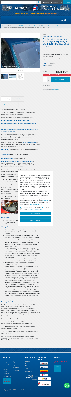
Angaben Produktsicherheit (10, 104)
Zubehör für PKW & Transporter (20, 25)
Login (14, 365)
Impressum (28, 371)
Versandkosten (55, 89)
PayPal (47, 207)
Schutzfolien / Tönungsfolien (35, 25)
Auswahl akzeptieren (35, 220)
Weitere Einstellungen (36, 209)
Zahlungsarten (7, 362)
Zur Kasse (16, 370)
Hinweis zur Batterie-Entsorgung (6, 371)
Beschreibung (6, 99)
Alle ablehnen (35, 217)
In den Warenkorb (60, 79)
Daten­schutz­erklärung (36, 204)
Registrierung (16, 362)
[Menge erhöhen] (48, 78)
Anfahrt (57, 371)
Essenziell (25, 207)
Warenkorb (16, 367)
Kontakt (27, 361)
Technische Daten (17, 99)
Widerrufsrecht (7, 376)
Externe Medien (36, 207)
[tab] (6, 99)
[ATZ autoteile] (35, 7)
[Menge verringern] (48, 80)
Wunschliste (47, 85)
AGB (26, 368)
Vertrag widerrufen (7, 381)
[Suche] (38, 2)
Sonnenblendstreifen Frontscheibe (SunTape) (51, 25)
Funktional (25, 209)
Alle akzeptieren (35, 213)
